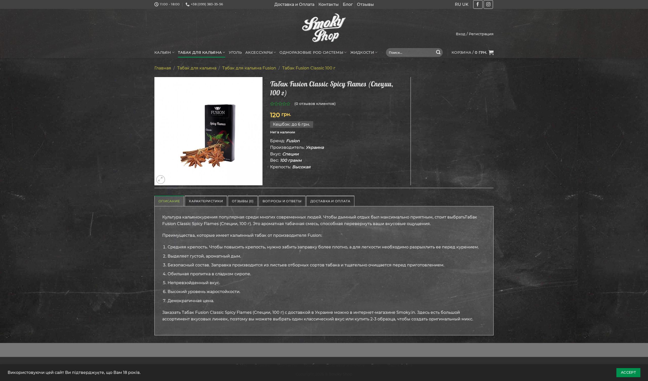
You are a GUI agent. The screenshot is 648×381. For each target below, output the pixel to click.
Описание (169, 201)
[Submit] (438, 52)
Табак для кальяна (200, 52)
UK (465, 4)
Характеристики (206, 201)
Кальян (162, 52)
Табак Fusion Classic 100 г (308, 68)
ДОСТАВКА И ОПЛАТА (330, 201)
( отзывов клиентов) (315, 103)
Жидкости (362, 52)
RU (458, 4)
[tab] (169, 201)
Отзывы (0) (243, 201)
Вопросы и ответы (281, 201)
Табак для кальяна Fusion (249, 68)
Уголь (235, 52)
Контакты (328, 4)
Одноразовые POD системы (311, 52)
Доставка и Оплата (294, 4)
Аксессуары (259, 52)
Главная (162, 68)
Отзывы (365, 4)
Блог (348, 4)
